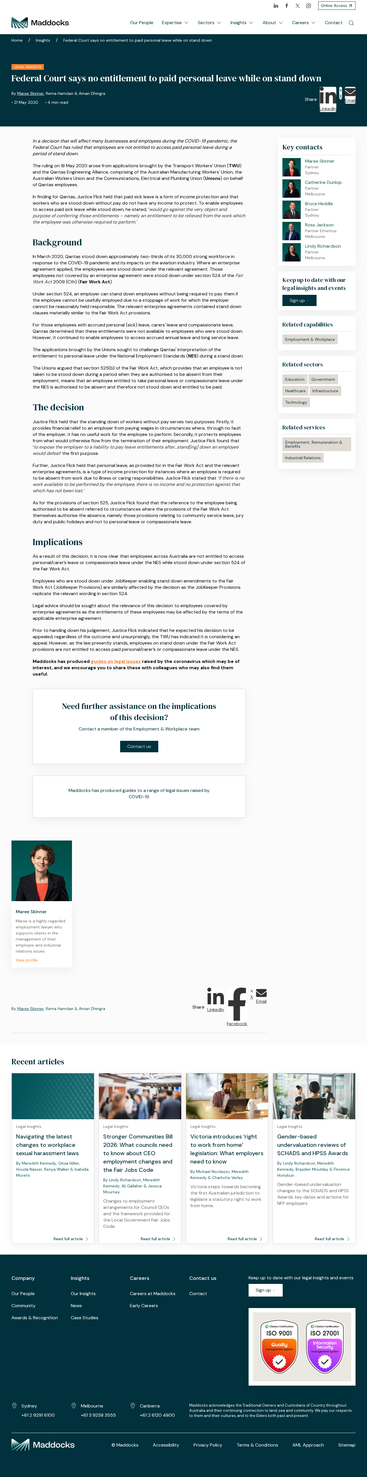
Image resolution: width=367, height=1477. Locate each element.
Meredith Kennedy (39, 1163)
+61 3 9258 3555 (98, 1415)
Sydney (29, 1406)
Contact (334, 23)
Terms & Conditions (257, 1445)
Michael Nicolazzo (213, 1171)
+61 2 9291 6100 (38, 1415)
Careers (300, 23)
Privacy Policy (208, 1445)
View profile (27, 960)
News (76, 1306)
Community (23, 1306)
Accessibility (166, 1445)
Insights (239, 23)
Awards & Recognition (34, 1318)
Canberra (150, 1406)
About (269, 23)
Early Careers (144, 1306)
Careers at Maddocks (152, 1294)
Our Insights (83, 1294)
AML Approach (308, 1445)
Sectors (206, 23)
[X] (298, 6)
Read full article (69, 1238)
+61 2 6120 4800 (157, 1415)
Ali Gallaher (132, 1185)
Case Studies (84, 1318)
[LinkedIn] (276, 6)
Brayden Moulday (312, 1169)
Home (17, 40)
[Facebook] (287, 6)
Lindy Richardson (125, 1179)
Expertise (172, 23)
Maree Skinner (30, 93)
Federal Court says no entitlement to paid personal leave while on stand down (137, 40)
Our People (141, 23)
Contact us (139, 746)
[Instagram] (308, 6)
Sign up (264, 1290)
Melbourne (92, 1406)
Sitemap (347, 1445)
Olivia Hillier (68, 1163)
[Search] (351, 23)
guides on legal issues (116, 661)
